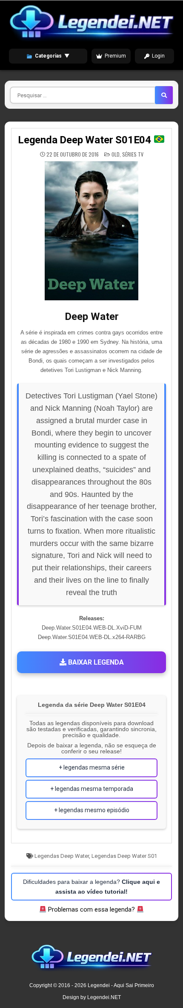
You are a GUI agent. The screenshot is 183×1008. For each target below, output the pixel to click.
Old (116, 154)
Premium (115, 56)
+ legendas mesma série (92, 767)
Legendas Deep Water (61, 856)
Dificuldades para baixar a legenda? (91, 886)
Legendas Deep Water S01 (124, 856)
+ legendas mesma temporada (91, 788)
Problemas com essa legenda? (91, 909)
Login (158, 56)
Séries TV (132, 154)
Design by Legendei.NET (92, 997)
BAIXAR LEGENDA (95, 662)
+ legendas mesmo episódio (91, 810)
